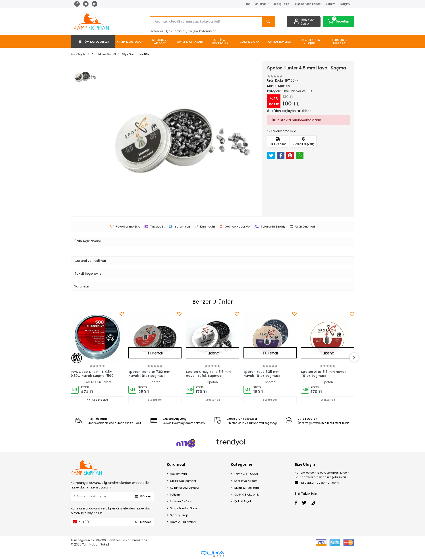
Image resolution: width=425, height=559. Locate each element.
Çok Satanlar (175, 31)
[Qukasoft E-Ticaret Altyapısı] (212, 554)
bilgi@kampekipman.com (320, 483)
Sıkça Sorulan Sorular (307, 4)
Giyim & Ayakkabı (246, 488)
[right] (354, 357)
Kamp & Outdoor (246, 474)
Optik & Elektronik (246, 494)
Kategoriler (241, 464)
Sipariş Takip (281, 4)
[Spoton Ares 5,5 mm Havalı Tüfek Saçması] (327, 337)
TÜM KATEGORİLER (96, 42)
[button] (338, 21)
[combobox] (76, 522)
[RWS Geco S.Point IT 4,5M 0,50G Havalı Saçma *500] (97, 337)
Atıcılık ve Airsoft (245, 481)
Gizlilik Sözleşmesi (183, 481)
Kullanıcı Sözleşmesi (184, 488)
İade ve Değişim (181, 501)
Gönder (145, 496)
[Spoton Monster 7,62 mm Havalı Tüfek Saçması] (155, 337)
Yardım (330, 4)
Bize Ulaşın (305, 464)
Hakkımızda (178, 474)
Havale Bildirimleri (183, 522)
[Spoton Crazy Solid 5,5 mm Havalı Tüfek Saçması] (212, 337)
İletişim (345, 4)
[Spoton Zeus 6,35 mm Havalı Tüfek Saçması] (270, 337)
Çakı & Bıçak (243, 501)
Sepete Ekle (100, 400)
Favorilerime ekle (283, 131)
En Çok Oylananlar (202, 31)
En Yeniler (156, 31)
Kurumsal (176, 464)
